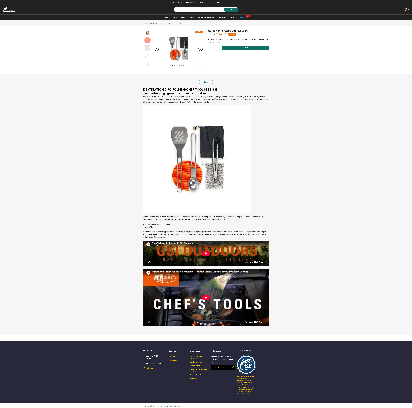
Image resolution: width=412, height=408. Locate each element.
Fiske (182, 17)
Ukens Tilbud (245, 17)
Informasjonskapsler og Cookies (198, 370)
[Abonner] (232, 367)
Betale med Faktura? (197, 362)
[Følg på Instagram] (148, 368)
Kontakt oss (173, 364)
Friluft (191, 17)
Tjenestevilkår (195, 366)
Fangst (166, 17)
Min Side (172, 357)
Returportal (194, 379)
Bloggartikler (173, 360)
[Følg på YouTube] (152, 368)
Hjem (145, 23)
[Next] (200, 49)
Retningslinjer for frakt (198, 375)
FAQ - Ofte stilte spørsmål (196, 357)
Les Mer (219, 42)
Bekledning (222, 17)
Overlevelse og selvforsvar (206, 17)
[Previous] (156, 49)
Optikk (233, 17)
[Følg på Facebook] (144, 368)
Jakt (174, 17)
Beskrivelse (206, 82)
